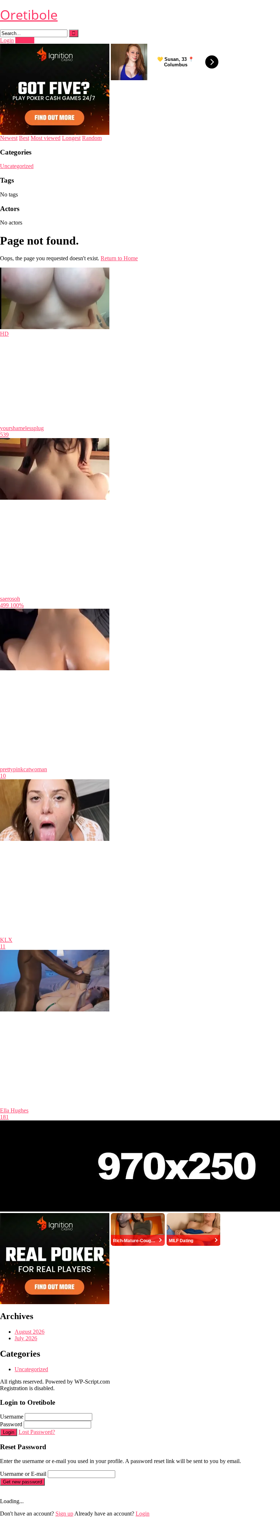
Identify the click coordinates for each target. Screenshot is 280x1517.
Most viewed (46, 138)
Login (7, 40)
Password (11, 1424)
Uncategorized (17, 166)
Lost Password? (37, 1432)
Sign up (64, 1513)
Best (24, 138)
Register (24, 40)
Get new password (22, 1482)
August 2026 (29, 1332)
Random (92, 138)
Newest (9, 138)
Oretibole (29, 15)
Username (11, 1416)
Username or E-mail (23, 1474)
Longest (71, 138)
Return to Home (119, 258)
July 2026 (26, 1338)
